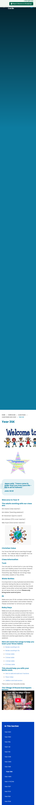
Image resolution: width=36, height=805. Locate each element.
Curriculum (11, 415)
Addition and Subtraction (13, 680)
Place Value (9, 677)
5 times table (9, 654)
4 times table (10, 661)
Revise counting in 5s (12, 651)
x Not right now (28, 1)
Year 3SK (21, 417)
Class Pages (22, 415)
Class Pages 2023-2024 (9, 417)
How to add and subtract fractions (17, 673)
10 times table (10, 664)
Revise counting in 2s (12, 647)
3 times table (9, 657)
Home (3, 415)
